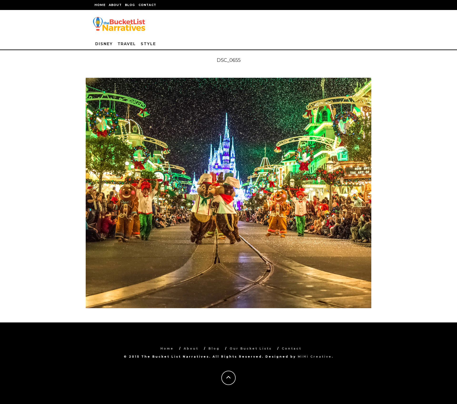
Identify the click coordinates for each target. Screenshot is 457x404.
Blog (130, 5)
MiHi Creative (315, 356)
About (115, 5)
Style (148, 44)
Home (99, 5)
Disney (104, 44)
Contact (147, 5)
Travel (127, 44)
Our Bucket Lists (251, 348)
